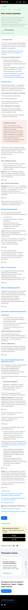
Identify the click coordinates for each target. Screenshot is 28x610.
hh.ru (4, 518)
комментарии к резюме (17, 73)
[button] (11, 566)
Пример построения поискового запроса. (13, 511)
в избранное (21, 67)
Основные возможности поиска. (11, 508)
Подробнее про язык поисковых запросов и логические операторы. (13, 444)
